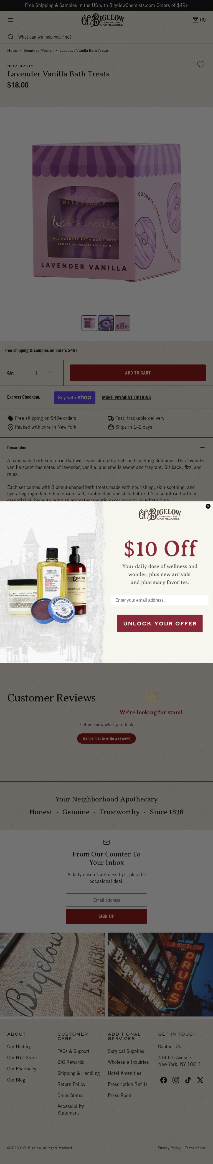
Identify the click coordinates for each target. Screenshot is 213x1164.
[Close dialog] (208, 506)
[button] (159, 545)
